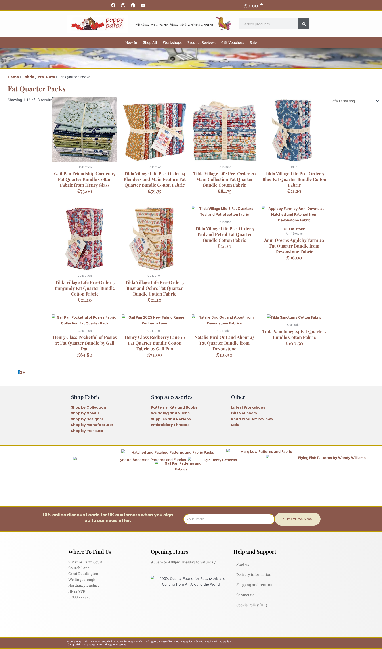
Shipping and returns (254, 584)
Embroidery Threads (170, 424)
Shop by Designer (87, 419)
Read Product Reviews (252, 419)
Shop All (150, 42)
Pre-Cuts (46, 76)
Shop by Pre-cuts (87, 430)
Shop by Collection (88, 407)
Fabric (28, 76)
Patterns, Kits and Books (174, 407)
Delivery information (253, 574)
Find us (242, 564)
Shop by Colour (85, 413)
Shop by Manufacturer (92, 424)
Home (13, 76)
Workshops (172, 42)
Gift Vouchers (232, 42)
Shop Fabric (86, 396)
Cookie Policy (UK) (251, 605)
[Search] (303, 23)
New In (131, 42)
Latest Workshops (248, 407)
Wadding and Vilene (170, 413)
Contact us (245, 594)
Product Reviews (201, 42)
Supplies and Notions (171, 419)
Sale (253, 42)
